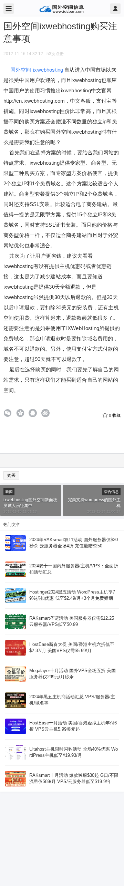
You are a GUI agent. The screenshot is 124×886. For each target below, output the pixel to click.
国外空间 (20, 70)
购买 (11, 475)
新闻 (9, 492)
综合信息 (111, 492)
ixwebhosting (48, 70)
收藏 (115, 415)
